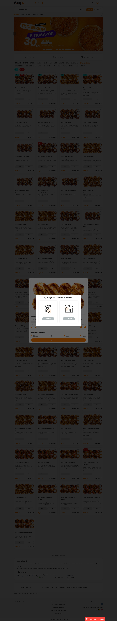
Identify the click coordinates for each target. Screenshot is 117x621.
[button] (95, 619)
